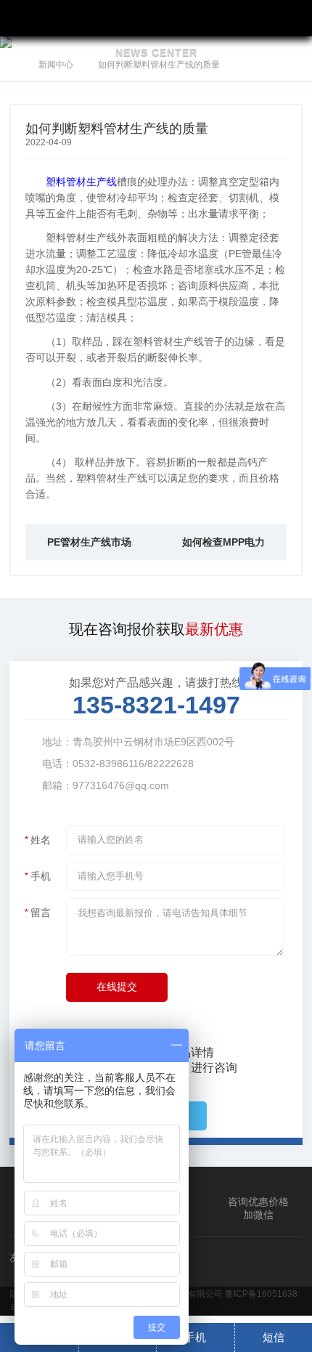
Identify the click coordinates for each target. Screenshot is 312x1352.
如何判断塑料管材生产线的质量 (159, 65)
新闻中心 (55, 65)
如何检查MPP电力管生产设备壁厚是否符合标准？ (223, 548)
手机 (195, 1337)
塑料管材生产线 (81, 181)
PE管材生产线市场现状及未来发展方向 (89, 548)
